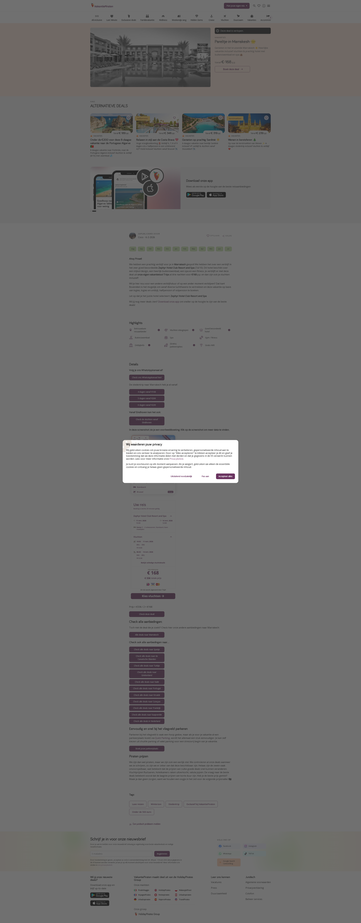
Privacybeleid (176, 459)
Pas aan (205, 476)
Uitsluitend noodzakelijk (181, 476)
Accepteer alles (225, 476)
